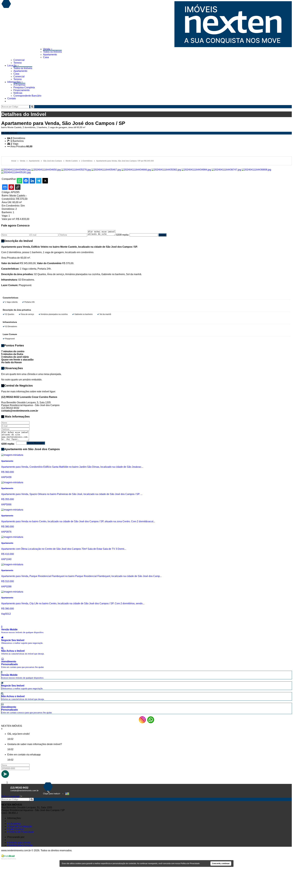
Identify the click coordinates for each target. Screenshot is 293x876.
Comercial (19, 60)
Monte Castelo (18, 195)
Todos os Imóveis (52, 51)
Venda (47, 49)
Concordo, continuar (221, 863)
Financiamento (21, 90)
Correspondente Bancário (27, 95)
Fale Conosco (16, 829)
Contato (11, 98)
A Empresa (19, 84)
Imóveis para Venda (19, 842)
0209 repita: (122, 234)
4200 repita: (8, 443)
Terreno (17, 62)
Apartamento (50, 54)
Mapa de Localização (20, 826)
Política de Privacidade (21, 832)
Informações (14, 82)
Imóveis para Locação (20, 845)
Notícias (17, 93)
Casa (46, 57)
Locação (12, 65)
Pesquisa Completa (24, 87)
